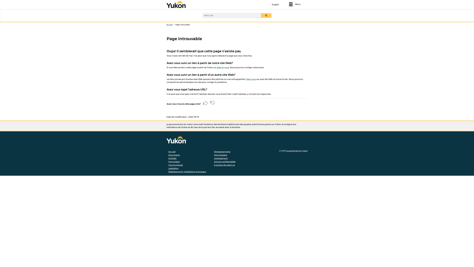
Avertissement (221, 158)
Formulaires (174, 162)
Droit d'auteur (220, 155)
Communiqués (175, 165)
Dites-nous (251, 79)
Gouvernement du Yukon (297, 151)
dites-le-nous (223, 67)
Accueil (169, 25)
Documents (174, 155)
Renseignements (222, 152)
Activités (172, 158)
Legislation (173, 168)
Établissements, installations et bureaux (187, 172)
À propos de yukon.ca (224, 165)
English (275, 4)
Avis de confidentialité (224, 162)
